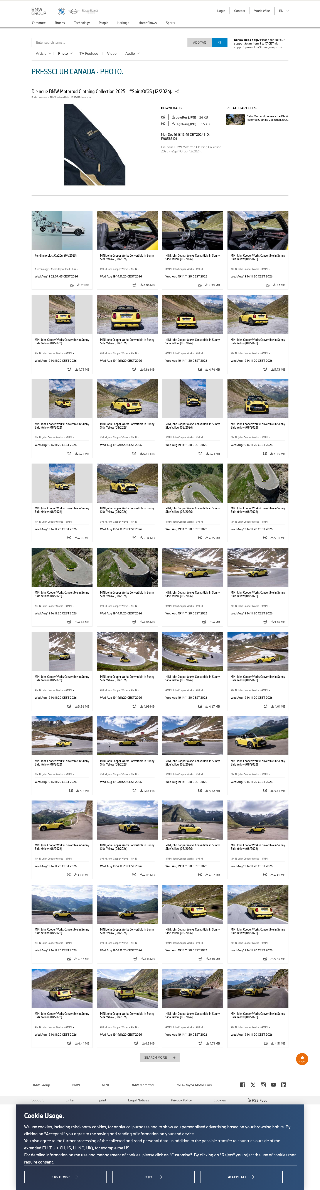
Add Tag (199, 42)
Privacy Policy (181, 1100)
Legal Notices (138, 1100)
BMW (76, 1085)
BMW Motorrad (142, 1085)
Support (38, 1100)
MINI (105, 1085)
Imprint (101, 1100)
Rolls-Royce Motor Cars (193, 1085)
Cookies (220, 1100)
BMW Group (41, 1085)
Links (70, 1100)
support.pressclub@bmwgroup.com (258, 47)
